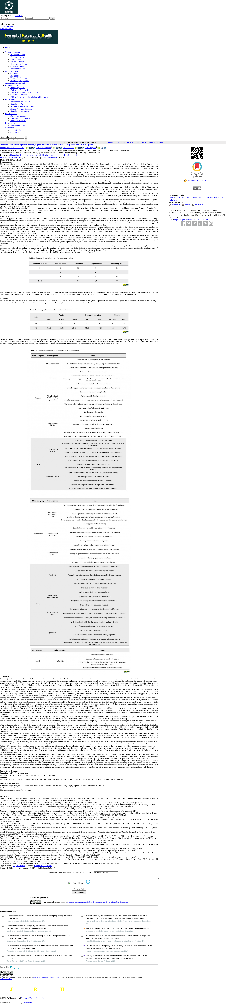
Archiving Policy (17, 69)
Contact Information (18, 130)
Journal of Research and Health (34, 998)
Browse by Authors (18, 78)
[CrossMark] (197, 178)
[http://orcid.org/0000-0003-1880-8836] (27, 148)
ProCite (202, 198)
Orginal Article (19, 865)
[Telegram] (194, 223)
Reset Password (6, 29)
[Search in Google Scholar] (30, 148)
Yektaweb (28, 1003)
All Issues (14, 76)
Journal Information (13, 52)
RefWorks (173, 200)
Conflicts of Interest (18, 95)
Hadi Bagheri (90, 148)
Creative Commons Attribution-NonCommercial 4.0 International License (97, 902)
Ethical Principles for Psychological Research (29, 97)
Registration (10, 123)
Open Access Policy (18, 64)
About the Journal (17, 54)
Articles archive (11, 71)
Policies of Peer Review (20, 90)
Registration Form (17, 125)
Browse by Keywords (19, 80)
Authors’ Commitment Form (22, 106)
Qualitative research (33, 155)
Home (7, 47)
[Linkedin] (200, 223)
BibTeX (172, 198)
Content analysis (17, 155)
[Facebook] (183, 223)
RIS (178, 198)
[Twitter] (188, 223)
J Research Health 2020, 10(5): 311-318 (122, 142)
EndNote (185, 198)
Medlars (194, 198)
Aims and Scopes (17, 57)
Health (45, 155)
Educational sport (56, 155)
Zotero (187, 205)
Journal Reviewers (18, 121)
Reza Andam (68, 148)
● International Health (43, 865)
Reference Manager (214, 198)
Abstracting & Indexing (15, 83)
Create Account (6, 26)
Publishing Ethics (17, 87)
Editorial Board (16, 59)
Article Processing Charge (21, 109)
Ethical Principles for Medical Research (26, 92)
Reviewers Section (18, 116)
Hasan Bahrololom (43, 148)
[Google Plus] (205, 223)
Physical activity (71, 155)
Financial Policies (17, 62)
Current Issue (15, 73)
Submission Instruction (19, 111)
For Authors (10, 99)
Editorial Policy (11, 85)
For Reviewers (11, 113)
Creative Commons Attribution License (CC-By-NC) (47, 977)
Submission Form (17, 104)
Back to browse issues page (151, 142)
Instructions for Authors (20, 102)
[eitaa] (211, 223)
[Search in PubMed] (33, 148)
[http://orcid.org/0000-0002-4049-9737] (76, 148)
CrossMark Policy (17, 66)
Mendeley (176, 205)
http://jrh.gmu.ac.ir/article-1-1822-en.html (191, 220)
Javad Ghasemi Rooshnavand (12, 148)
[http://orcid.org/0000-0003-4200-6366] (98, 148)
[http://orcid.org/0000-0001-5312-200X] (54, 148)
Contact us (9, 128)
